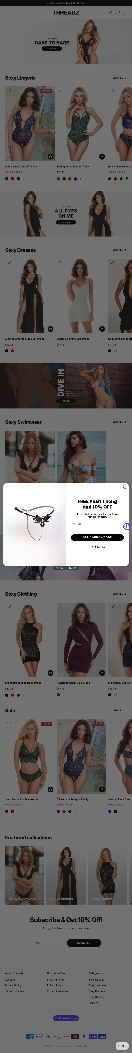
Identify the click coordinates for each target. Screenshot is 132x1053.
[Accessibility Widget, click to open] (126, 526)
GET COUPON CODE (97, 537)
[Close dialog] (125, 487)
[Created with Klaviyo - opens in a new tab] (66, 568)
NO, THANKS (97, 547)
